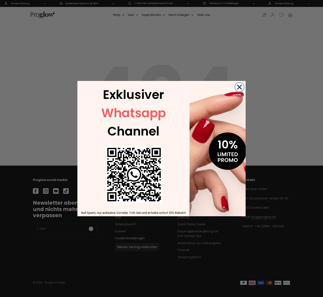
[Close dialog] (239, 87)
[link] (134, 175)
